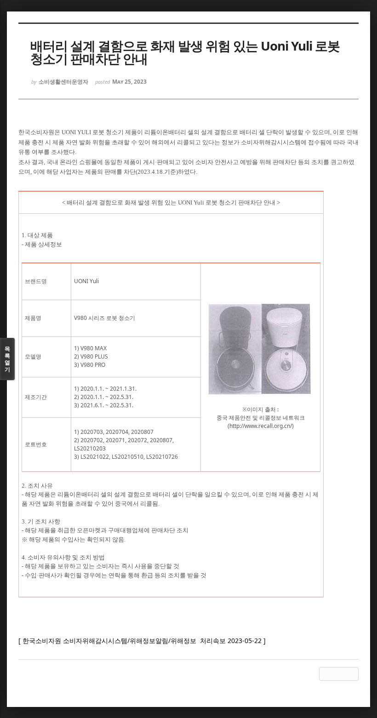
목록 (7, 359)
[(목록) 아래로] (338, 673)
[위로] (326, 673)
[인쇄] (351, 673)
